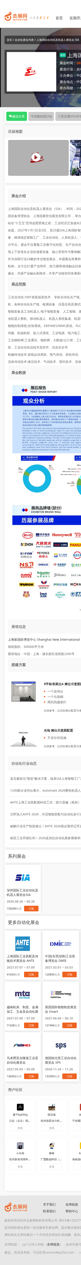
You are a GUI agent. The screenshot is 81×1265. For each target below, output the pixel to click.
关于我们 (49, 1204)
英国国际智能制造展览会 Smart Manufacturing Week (61, 1009)
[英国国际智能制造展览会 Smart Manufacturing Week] (61, 994)
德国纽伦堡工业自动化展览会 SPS (60, 1060)
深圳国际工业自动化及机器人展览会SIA (22, 892)
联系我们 (49, 1211)
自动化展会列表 (24, 40)
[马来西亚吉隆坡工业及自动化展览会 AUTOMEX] (22, 1045)
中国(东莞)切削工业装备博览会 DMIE (60, 958)
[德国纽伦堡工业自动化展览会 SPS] (61, 1045)
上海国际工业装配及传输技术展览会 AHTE (22, 958)
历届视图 (15, 131)
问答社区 (43, 116)
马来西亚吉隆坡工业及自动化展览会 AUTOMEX (22, 1060)
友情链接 (53, 1244)
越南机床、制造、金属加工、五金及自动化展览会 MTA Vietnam (22, 1009)
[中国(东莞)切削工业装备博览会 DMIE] (61, 943)
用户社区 (15, 1089)
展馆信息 (18, 626)
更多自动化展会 (23, 922)
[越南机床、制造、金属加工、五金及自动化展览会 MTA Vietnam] (22, 994)
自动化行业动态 (24, 763)
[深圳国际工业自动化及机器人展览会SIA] (22, 877)
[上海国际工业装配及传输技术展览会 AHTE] (22, 943)
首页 (59, 17)
